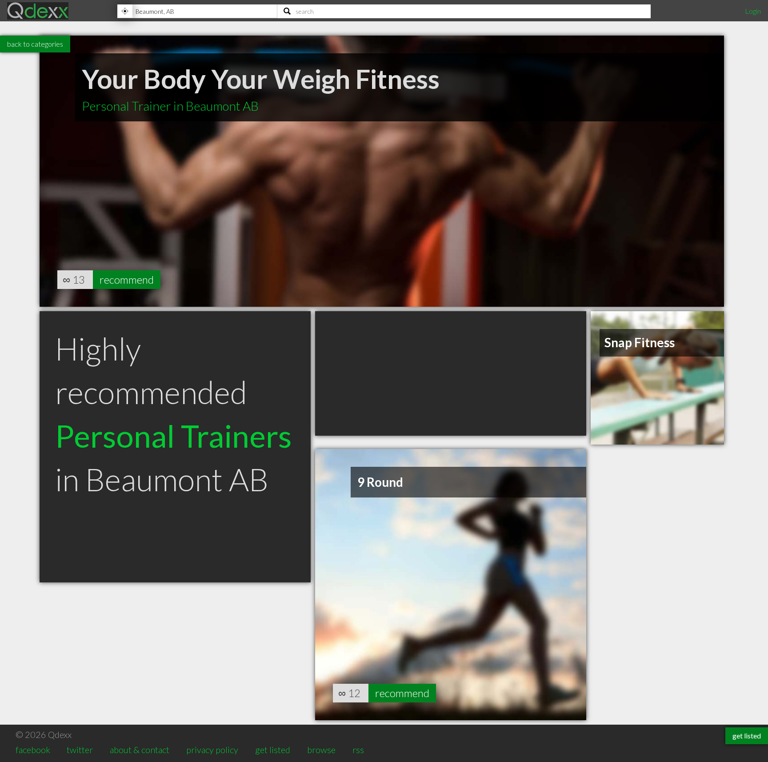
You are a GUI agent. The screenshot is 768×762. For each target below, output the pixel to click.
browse (321, 749)
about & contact (139, 749)
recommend (127, 279)
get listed (272, 749)
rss (358, 749)
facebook (33, 749)
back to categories (35, 44)
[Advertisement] (450, 373)
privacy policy (212, 749)
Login (753, 11)
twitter (80, 749)
